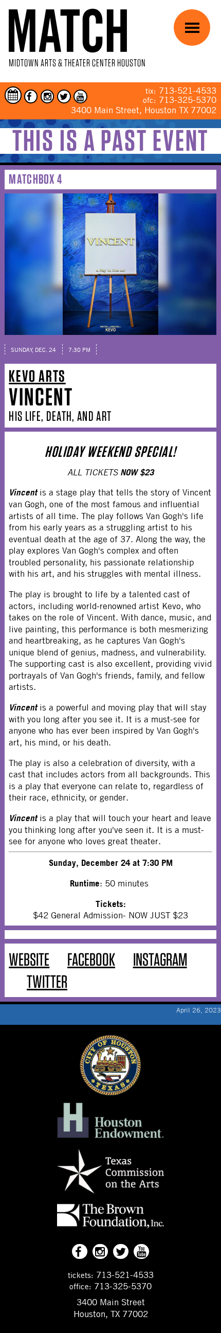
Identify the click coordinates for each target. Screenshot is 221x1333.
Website (29, 959)
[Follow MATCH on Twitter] (64, 96)
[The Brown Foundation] (110, 1228)
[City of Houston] (110, 1093)
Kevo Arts (37, 376)
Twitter (47, 981)
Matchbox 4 (35, 179)
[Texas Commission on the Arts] (110, 1195)
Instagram (160, 959)
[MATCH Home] (68, 30)
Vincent (41, 397)
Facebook (91, 959)
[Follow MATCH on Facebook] (31, 96)
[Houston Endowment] (110, 1138)
